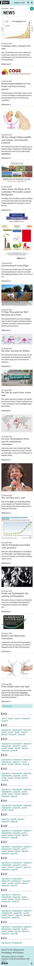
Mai (9, 718)
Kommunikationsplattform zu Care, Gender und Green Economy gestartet (16, 85)
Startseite (4, 8)
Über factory (5, 956)
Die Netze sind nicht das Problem (15, 350)
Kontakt (20, 956)
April (16, 718)
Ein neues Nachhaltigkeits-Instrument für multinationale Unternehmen (15, 441)
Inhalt (27, 959)
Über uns (14, 956)
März (3, 734)
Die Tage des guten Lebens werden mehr (16, 392)
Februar (25, 718)
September (5, 746)
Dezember (5, 730)
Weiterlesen (5, 64)
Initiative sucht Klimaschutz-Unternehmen (13, 636)
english (22, 3)
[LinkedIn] (2, 963)
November (16, 730)
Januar (3, 721)
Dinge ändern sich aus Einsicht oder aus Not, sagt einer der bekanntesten (16, 691)
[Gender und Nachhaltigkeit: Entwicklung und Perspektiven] (17, 577)
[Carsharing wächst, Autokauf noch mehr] (17, 30)
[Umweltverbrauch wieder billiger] (17, 237)
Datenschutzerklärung (17, 959)
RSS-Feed (8, 706)
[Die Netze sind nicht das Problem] (17, 339)
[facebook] (5, 963)
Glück (12, 501)
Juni (3, 718)
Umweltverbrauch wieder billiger (15, 265)
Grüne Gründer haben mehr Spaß (15, 685)
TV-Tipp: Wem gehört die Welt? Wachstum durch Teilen (14, 312)
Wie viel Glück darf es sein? (13, 497)
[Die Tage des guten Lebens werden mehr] (17, 378)
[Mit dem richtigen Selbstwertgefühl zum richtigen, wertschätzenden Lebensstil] (17, 119)
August (26, 730)
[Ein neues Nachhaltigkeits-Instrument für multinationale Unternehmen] (17, 423)
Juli (2, 732)
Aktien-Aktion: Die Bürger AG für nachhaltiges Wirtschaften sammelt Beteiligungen (16, 191)
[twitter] (7, 963)
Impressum (5, 959)
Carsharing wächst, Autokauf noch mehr (15, 46)
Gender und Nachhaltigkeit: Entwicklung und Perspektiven (15, 593)
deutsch (16, 3)
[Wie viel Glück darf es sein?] (17, 477)
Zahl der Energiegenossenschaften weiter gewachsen (15, 545)
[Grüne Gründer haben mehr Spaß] (17, 668)
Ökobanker (24, 693)
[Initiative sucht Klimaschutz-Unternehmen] (17, 622)
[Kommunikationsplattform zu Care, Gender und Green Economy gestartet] (17, 73)
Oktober (26, 743)
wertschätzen (5, 154)
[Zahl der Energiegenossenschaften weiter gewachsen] (17, 527)
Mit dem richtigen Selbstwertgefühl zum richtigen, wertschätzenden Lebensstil (16, 139)
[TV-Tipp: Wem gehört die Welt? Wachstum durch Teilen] (17, 295)
